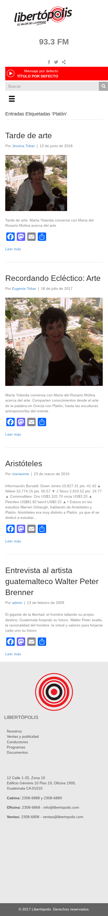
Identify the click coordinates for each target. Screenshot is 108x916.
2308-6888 (31, 798)
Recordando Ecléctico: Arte (53, 278)
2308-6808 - (32, 817)
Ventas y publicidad (23, 736)
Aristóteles (23, 463)
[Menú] (11, 98)
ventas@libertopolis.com (63, 817)
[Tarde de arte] (36, 183)
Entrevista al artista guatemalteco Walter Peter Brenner (52, 581)
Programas (16, 747)
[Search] (103, 86)
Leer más (13, 249)
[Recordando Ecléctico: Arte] (54, 341)
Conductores (17, 742)
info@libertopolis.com (61, 807)
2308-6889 (53, 798)
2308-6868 (31, 807)
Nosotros (14, 731)
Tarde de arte (28, 135)
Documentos (17, 752)
